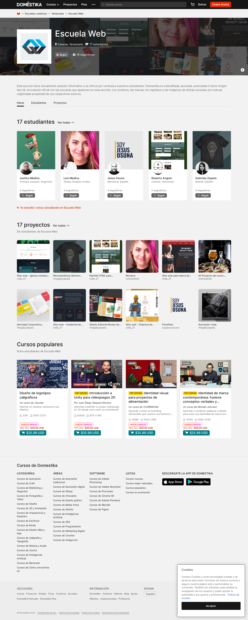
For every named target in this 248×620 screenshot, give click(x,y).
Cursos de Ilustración (29, 478)
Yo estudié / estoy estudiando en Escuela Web (50, 207)
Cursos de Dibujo (63, 491)
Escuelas (72, 593)
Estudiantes (38, 102)
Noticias (118, 593)
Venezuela (58, 13)
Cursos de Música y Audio (31, 545)
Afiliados (94, 598)
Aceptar (211, 605)
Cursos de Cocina (27, 550)
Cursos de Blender (100, 504)
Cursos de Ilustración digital (69, 486)
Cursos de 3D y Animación (32, 508)
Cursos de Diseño (27, 503)
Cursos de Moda (26, 525)
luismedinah (132, 278)
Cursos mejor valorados (139, 483)
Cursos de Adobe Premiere (105, 500)
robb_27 (21, 278)
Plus (84, 4)
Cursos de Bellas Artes (66, 504)
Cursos (20, 593)
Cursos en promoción (138, 492)
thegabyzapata (61, 278)
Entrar (202, 4)
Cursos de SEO (61, 521)
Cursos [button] (51, 4)
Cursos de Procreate (101, 491)
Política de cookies (91, 612)
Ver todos (64, 122)
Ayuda (134, 593)
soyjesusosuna (170, 327)
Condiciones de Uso (46, 612)
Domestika (95, 593)
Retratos (130, 275)
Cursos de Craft (26, 483)
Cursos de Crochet (64, 535)
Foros (51, 593)
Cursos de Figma (99, 509)
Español (150, 593)
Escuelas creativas (36, 13)
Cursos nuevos (134, 478)
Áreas (57, 473)
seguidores (27, 190)
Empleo (42, 593)
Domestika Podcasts (27, 598)
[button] (93, 4)
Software (97, 473)
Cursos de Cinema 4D (102, 495)
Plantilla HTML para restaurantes (100, 277)
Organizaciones (108, 598)
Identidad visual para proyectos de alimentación (148, 397)
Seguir (63, 54)
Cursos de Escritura (28, 520)
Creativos (61, 593)
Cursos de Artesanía (64, 495)
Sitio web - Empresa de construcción (139, 326)
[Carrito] (192, 4)
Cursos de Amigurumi (65, 540)
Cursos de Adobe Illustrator (105, 486)
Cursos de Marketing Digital (69, 530)
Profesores (124, 598)
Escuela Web (80, 33)
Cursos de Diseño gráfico (67, 500)
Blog (126, 593)
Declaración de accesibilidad (115, 612)
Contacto (107, 593)
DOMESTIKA (29, 4)
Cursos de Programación (67, 526)
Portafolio (167, 324)
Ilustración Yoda (207, 324)
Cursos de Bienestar (28, 563)
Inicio (20, 102)
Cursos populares (136, 487)
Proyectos (70, 4)
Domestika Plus (48, 598)
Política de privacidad (69, 612)
